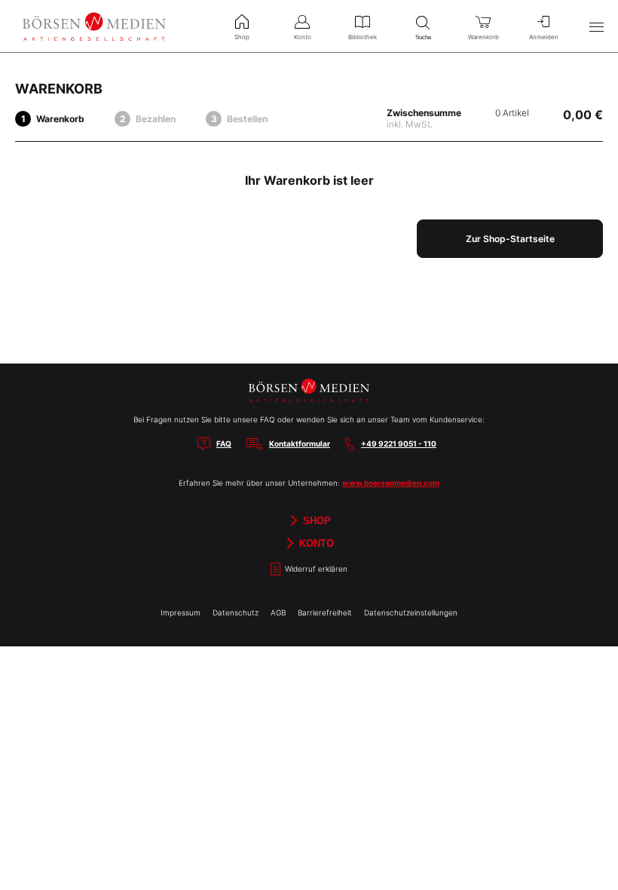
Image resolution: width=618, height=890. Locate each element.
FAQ (223, 443)
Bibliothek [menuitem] (362, 37)
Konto (315, 542)
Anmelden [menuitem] (543, 37)
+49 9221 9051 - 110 (398, 443)
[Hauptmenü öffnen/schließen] (596, 26)
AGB (278, 612)
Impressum (180, 612)
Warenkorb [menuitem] (483, 37)
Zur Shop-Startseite (510, 238)
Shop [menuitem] (241, 37)
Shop (315, 520)
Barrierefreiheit (325, 612)
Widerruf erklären (315, 568)
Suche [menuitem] (423, 37)
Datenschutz (236, 612)
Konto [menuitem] (302, 37)
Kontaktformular (299, 443)
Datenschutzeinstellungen (410, 612)
